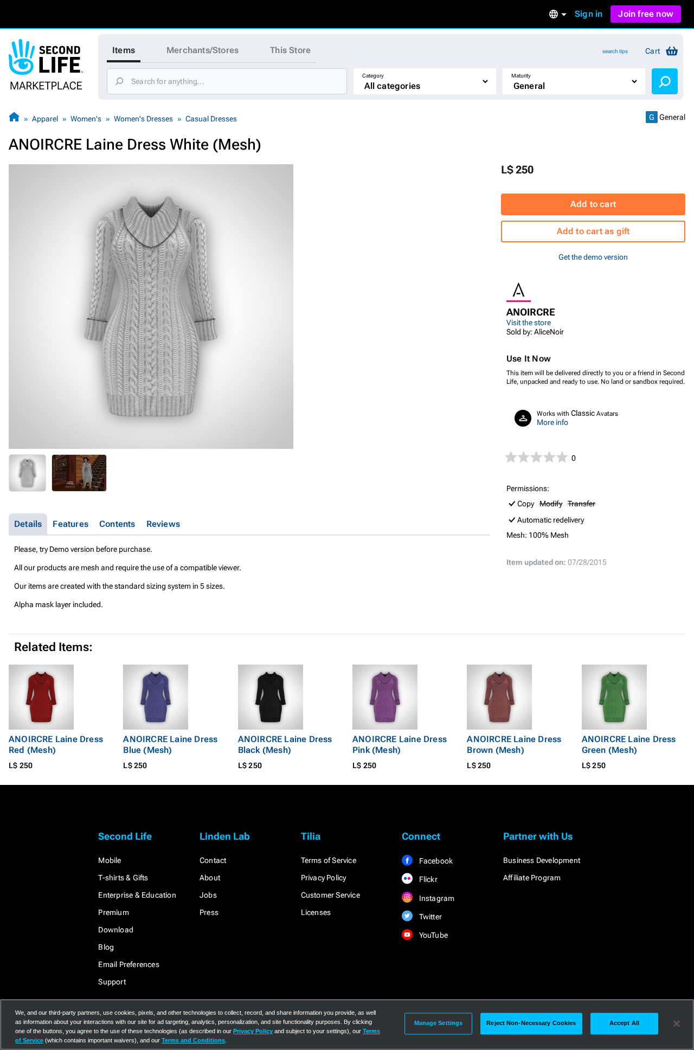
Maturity (521, 76)
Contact (213, 860)
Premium (113, 912)
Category (373, 76)
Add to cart (593, 204)
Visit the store (528, 322)
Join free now (645, 14)
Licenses (316, 912)
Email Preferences (128, 964)
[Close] (677, 1023)
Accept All (624, 1023)
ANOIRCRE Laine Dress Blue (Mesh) (170, 744)
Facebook (435, 860)
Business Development (541, 860)
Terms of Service (328, 860)
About (210, 877)
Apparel (45, 118)
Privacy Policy (323, 877)
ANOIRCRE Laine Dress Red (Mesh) (56, 744)
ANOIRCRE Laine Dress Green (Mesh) (629, 744)
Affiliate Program (532, 877)
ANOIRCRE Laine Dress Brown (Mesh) (514, 744)
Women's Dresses (143, 118)
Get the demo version (593, 257)
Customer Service (330, 895)
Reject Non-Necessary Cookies (531, 1023)
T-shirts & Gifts (123, 877)
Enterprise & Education (137, 895)
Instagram (435, 898)
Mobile (109, 860)
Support (111, 981)
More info (552, 422)
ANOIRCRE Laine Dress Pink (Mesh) (399, 744)
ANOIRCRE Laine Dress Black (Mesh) (285, 744)
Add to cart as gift (593, 231)
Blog (106, 947)
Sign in (588, 14)
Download (115, 929)
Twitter (429, 916)
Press (209, 912)
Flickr (427, 879)
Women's (85, 118)
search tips (615, 51)
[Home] (14, 118)
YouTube (432, 935)
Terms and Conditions (193, 1040)
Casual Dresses (211, 118)
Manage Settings (438, 1023)
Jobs (208, 895)
